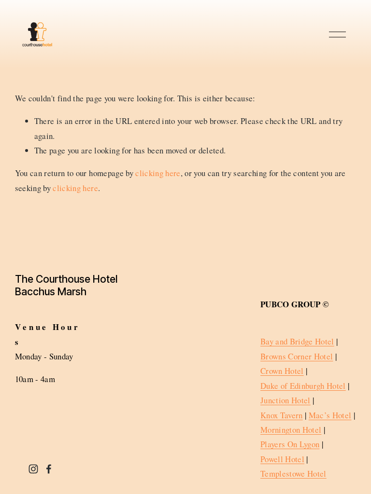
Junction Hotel (285, 400)
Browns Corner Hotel (296, 356)
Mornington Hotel (290, 429)
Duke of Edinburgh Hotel (303, 385)
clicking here (157, 172)
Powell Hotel (282, 459)
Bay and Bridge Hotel (297, 341)
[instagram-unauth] (33, 469)
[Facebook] (49, 469)
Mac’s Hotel (330, 415)
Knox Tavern (281, 415)
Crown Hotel (282, 370)
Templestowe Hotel (293, 473)
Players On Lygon (289, 444)
